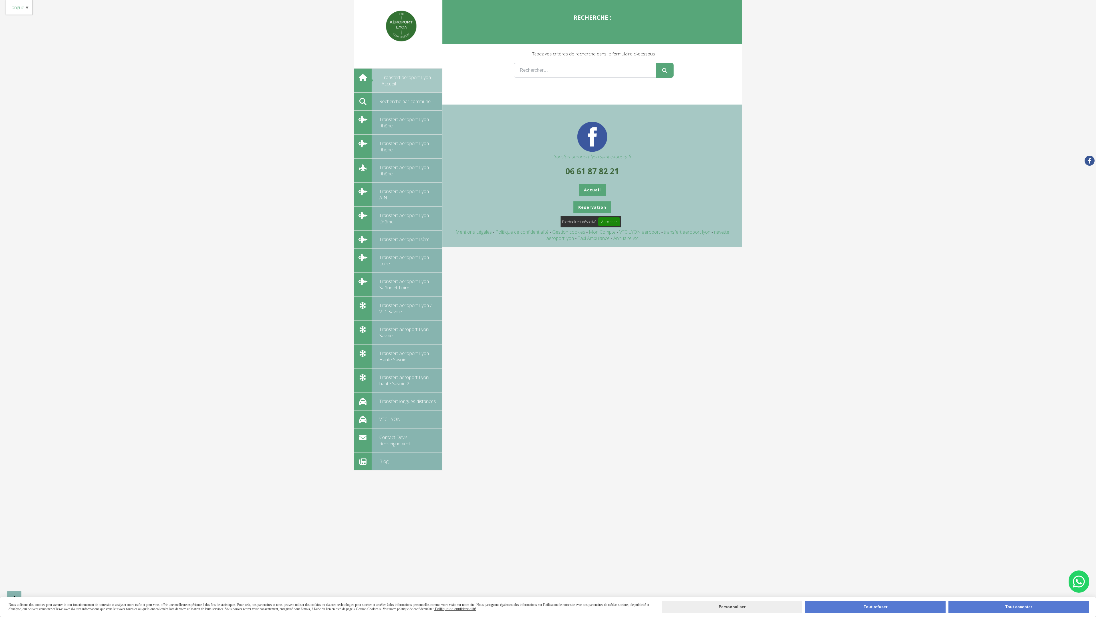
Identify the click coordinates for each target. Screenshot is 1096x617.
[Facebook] (1090, 161)
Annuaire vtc (625, 238)
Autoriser (609, 221)
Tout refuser (875, 606)
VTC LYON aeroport (640, 232)
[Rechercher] (665, 70)
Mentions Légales (474, 232)
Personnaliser (732, 606)
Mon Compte (602, 232)
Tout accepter (1018, 606)
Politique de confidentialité (522, 232)
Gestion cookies (569, 232)
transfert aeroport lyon (688, 232)
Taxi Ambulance (594, 238)
